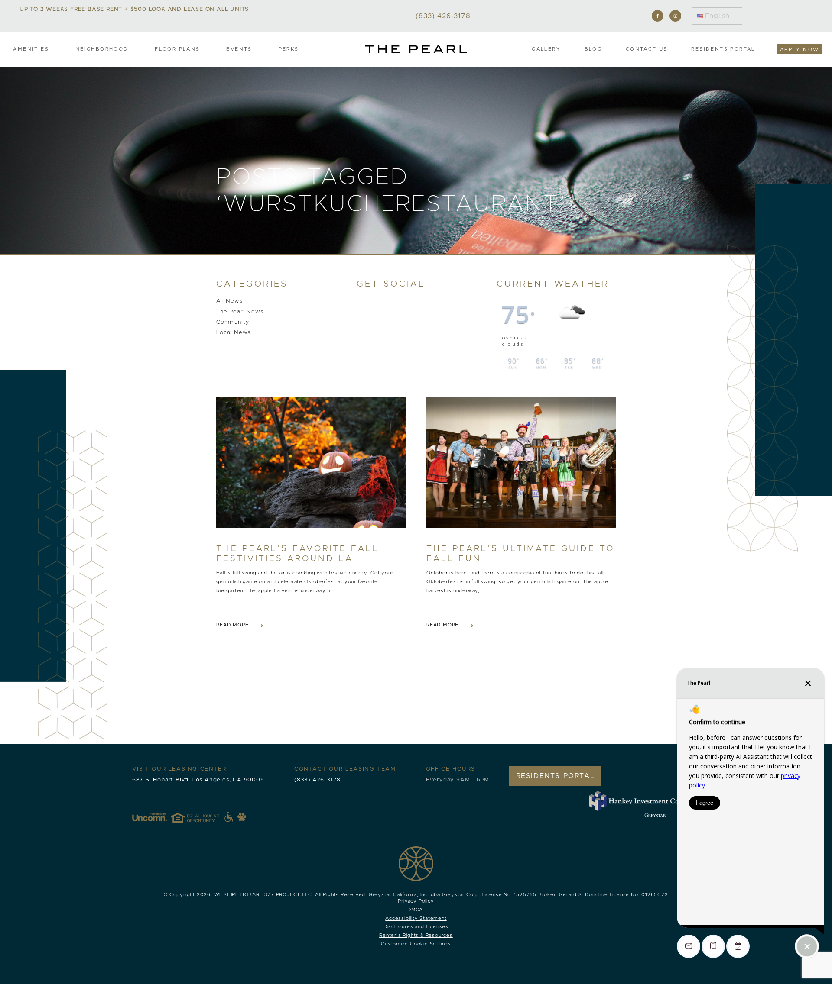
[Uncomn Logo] (149, 817)
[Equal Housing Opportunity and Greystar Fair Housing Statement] (202, 817)
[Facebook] (657, 16)
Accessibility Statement (415, 918)
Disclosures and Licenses (416, 926)
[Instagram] (675, 16)
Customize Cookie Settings (416, 944)
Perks (289, 49)
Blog (593, 49)
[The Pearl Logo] (416, 49)
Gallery (546, 49)
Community (232, 322)
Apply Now (799, 49)
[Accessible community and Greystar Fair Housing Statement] (228, 817)
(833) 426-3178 (317, 780)
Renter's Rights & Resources (416, 935)
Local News (233, 333)
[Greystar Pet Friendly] (241, 816)
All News (229, 301)
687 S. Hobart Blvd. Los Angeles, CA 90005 (198, 780)
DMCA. (416, 909)
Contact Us (647, 49)
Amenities (31, 49)
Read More (232, 625)
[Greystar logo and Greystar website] (655, 815)
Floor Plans (177, 49)
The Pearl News (239, 312)
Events (239, 49)
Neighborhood (102, 49)
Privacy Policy (416, 901)
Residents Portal (723, 49)
